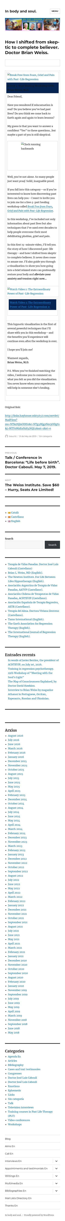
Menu (55, 11)
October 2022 (16, 867)
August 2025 (15, 773)
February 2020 (16, 981)
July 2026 (13, 739)
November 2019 (17, 990)
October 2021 (16, 918)
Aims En (10, 1146)
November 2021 (17, 913)
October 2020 (16, 968)
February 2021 (16, 952)
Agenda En (14, 1056)
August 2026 (15, 735)
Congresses (15, 1073)
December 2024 (17, 799)
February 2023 (16, 850)
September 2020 (18, 973)
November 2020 (17, 964)
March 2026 (15, 748)
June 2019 (14, 1002)
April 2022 (14, 892)
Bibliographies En (15, 1190)
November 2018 (17, 1019)
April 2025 (14, 790)
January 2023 (16, 854)
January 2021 (15, 956)
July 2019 (13, 998)
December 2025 (17, 761)
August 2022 (15, 875)
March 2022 (15, 896)
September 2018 (17, 1024)
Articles (12, 1060)
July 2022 (13, 879)
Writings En (12, 1175)
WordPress (48, 1215)
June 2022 (14, 884)
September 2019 (18, 994)
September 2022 (18, 871)
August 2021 (15, 926)
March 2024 (15, 829)
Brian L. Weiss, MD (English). (25, 572)
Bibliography (15, 1065)
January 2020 (16, 985)
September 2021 (17, 922)
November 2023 (17, 841)
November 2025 (17, 765)
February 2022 (16, 901)
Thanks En (11, 1205)
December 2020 (17, 960)
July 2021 (13, 930)
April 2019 (14, 1011)
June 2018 (14, 1028)
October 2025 (16, 769)
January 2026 (16, 756)
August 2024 (15, 807)
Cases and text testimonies (24, 1069)
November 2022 (17, 862)
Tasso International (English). (26, 619)
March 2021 (15, 947)
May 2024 (14, 820)
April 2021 (14, 943)
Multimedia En (14, 1183)
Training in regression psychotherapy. (31, 668)
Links (11, 1094)
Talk (10, 1103)
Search (9, 538)
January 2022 (16, 905)
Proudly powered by (33, 1215)
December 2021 (17, 909)
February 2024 (16, 833)
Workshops (15, 1124)
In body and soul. (20, 11)
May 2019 (14, 1007)
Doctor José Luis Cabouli (22, 1077)
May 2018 (13, 1032)
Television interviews (21, 1107)
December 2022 (17, 858)
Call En (9, 1153)
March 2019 (15, 1015)
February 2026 (17, 752)
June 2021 (14, 935)
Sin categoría (45, 436)
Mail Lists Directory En (18, 1198)
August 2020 (15, 977)
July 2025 (13, 778)
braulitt (12, 436)
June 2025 (14, 782)
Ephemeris (14, 1090)
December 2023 (17, 837)
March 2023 (15, 845)
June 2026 (14, 744)
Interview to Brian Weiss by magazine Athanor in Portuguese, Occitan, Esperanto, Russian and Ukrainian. (30, 694)
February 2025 (16, 795)
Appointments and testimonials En (26, 1168)
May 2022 (14, 888)
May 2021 (13, 939)
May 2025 (14, 786)
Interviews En (13, 1161)
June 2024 (14, 816)
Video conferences (19, 1120)
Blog (8, 1138)
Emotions (14, 1086)
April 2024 (14, 824)
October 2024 (16, 803)
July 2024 (13, 812)
